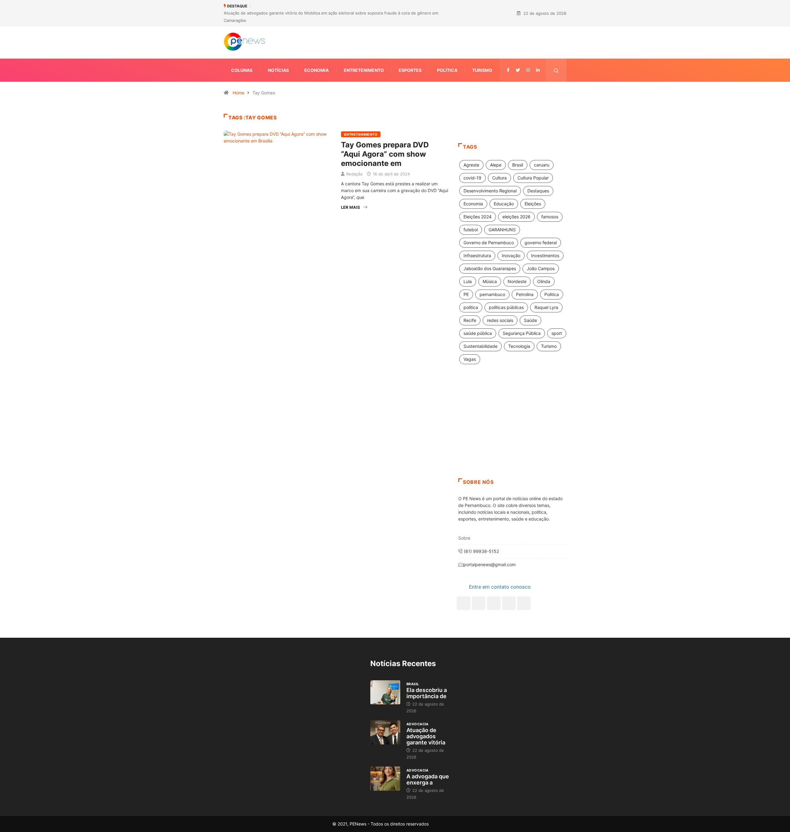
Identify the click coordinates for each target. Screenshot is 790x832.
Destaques (538, 190)
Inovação (511, 255)
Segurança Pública (522, 333)
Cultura (499, 177)
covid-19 (472, 177)
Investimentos (545, 255)
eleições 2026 (516, 216)
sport (556, 333)
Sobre (464, 538)
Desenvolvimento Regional (490, 190)
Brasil (517, 164)
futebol (471, 229)
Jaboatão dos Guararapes (490, 268)
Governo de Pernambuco (489, 242)
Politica (551, 294)
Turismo (482, 70)
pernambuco (492, 294)
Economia (316, 70)
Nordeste (517, 281)
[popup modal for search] (556, 70)
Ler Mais (350, 207)
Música (490, 281)
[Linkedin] (538, 70)
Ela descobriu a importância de (426, 693)
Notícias (278, 70)
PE (466, 294)
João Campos (541, 268)
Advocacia (417, 724)
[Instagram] (509, 603)
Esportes (410, 70)
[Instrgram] (528, 70)
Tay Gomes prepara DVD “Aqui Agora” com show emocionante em (385, 154)
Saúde (530, 320)
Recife (470, 320)
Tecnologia (519, 346)
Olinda (543, 281)
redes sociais (500, 320)
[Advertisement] (512, 429)
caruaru (541, 164)
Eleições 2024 (478, 216)
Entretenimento (364, 70)
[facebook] (508, 70)
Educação (504, 203)
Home (238, 92)
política (471, 307)
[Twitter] (518, 70)
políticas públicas (506, 307)
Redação (354, 173)
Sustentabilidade (480, 346)
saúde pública (478, 333)
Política (447, 70)
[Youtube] (524, 603)
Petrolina (525, 294)
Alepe (495, 164)
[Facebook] (463, 603)
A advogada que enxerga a (427, 779)
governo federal (541, 242)
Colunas (241, 70)
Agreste (471, 164)
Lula (468, 281)
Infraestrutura (477, 255)
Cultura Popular (533, 177)
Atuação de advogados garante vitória (425, 736)
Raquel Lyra (546, 307)
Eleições (533, 203)
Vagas (470, 359)
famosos (549, 216)
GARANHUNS (502, 229)
